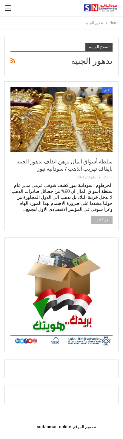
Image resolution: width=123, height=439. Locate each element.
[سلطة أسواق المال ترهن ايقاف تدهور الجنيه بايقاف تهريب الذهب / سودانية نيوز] (61, 120)
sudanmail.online (54, 426)
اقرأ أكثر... (101, 220)
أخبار (107, 90)
